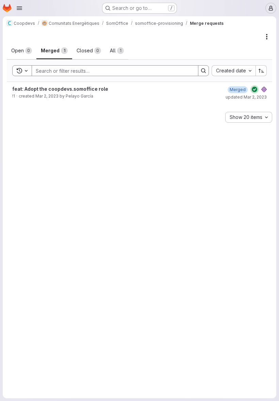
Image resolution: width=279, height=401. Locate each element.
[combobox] (234, 70)
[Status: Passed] (254, 89)
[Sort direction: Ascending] (261, 70)
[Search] (203, 70)
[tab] (21, 50)
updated (246, 97)
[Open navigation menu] (19, 8)
